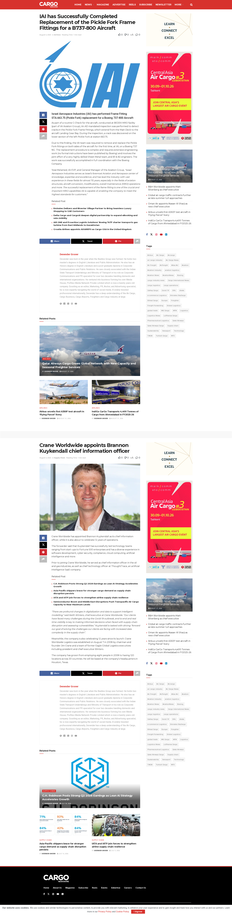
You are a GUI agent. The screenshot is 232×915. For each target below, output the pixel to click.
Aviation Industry (154, 270)
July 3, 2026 (115, 850)
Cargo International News (178, 280)
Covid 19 (165, 290)
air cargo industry (155, 260)
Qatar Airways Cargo (156, 326)
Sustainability (153, 331)
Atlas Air (174, 265)
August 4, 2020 (45, 35)
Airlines (57, 35)
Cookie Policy (122, 911)
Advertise (119, 4)
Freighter (175, 300)
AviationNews (168, 275)
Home (78, 4)
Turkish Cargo (162, 336)
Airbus (150, 255)
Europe (165, 300)
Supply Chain (59, 458)
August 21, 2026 (64, 418)
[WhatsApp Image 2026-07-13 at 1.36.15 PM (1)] (169, 98)
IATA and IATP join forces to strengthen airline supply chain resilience (90, 597)
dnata (182, 290)
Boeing (180, 275)
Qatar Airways (178, 321)
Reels (132, 4)
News (88, 4)
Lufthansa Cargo (170, 316)
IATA (175, 310)
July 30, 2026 (66, 803)
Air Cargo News (172, 260)
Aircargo (171, 255)
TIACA (150, 336)
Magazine (103, 4)
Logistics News (154, 316)
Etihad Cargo (153, 300)
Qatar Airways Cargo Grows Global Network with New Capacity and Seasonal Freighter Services (167, 172)
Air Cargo (160, 255)
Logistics (184, 310)
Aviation (185, 265)
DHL (174, 290)
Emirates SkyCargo (178, 295)
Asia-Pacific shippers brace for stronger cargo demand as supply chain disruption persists (62, 846)
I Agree (138, 911)
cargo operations (171, 285)
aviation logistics (172, 270)
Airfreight (164, 265)
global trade (153, 310)
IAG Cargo (165, 310)
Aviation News (153, 275)
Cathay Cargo (153, 290)
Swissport (166, 331)
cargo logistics (154, 285)
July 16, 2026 (63, 854)
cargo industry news (156, 280)
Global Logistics (173, 306)
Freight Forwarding (155, 306)
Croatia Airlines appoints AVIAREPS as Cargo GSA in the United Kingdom (92, 229)
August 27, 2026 (67, 371)
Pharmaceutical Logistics (158, 321)
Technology (179, 331)
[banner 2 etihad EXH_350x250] (169, 29)
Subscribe (145, 4)
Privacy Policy (105, 911)
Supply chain (173, 326)
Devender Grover (69, 254)
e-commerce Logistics (157, 295)
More (178, 4)
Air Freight (152, 265)
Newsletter (163, 4)
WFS (173, 336)
